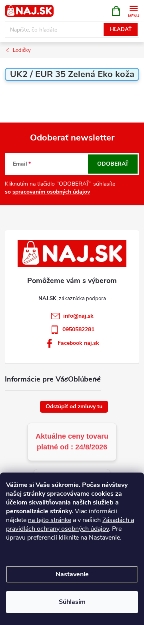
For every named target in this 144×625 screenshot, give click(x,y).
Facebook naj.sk (78, 343)
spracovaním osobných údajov (51, 192)
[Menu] (133, 10)
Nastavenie (72, 574)
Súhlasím (72, 601)
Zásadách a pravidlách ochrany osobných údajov (70, 524)
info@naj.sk (78, 316)
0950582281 (78, 329)
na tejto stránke (49, 520)
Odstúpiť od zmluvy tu (74, 406)
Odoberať (113, 164)
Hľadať (121, 29)
